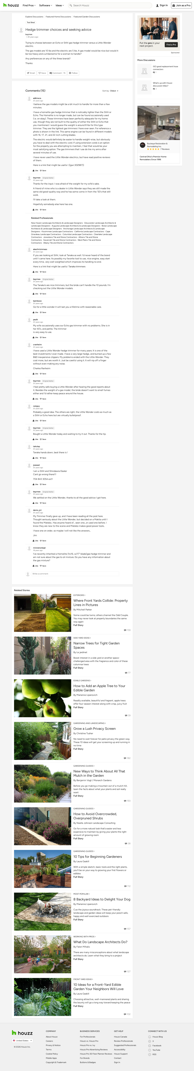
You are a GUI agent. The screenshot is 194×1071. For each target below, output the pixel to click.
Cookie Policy (52, 1054)
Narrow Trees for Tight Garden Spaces (96, 645)
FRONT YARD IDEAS (82, 979)
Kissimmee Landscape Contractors (57, 231)
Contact (117, 1058)
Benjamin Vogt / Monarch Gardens (94, 780)
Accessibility (119, 1049)
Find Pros (28, 5)
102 (129, 1014)
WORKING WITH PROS (83, 936)
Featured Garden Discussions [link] (87, 17)
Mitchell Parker (84, 609)
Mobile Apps (51, 1058)
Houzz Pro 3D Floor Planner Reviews (96, 1054)
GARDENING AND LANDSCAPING (89, 723)
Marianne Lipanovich (87, 695)
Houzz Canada (120, 1037)
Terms (49, 1049)
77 (129, 672)
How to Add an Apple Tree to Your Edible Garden (99, 688)
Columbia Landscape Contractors (77, 234)
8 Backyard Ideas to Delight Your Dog (101, 899)
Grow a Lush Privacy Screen (94, 728)
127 (129, 971)
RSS (154, 1054)
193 (129, 800)
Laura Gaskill (83, 861)
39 (129, 715)
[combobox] (110, 5)
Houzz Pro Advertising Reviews (94, 1049)
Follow (75, 73)
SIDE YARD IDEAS (81, 638)
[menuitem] (29, 5)
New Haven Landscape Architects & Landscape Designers (57, 223)
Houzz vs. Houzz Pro (89, 1041)
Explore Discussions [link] (34, 17)
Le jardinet (82, 652)
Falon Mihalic (83, 946)
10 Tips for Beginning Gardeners (97, 856)
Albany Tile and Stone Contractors (58, 243)
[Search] (71, 5)
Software (44, 5)
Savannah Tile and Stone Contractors (59, 240)
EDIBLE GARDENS (81, 680)
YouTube (156, 1050)
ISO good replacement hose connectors (165, 68)
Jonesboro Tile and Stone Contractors (60, 237)
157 (129, 928)
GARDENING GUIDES (83, 766)
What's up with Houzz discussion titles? (162, 84)
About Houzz (52, 1037)
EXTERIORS (78, 595)
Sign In (117, 1062)
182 (129, 758)
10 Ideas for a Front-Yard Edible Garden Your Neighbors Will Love (98, 987)
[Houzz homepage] (11, 5)
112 (129, 886)
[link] (162, 149)
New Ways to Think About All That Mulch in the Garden (99, 773)
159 (129, 630)
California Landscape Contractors (89, 231)
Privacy (49, 1045)
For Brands (85, 1058)
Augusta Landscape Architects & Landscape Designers (76, 226)
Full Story (78, 625)
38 (129, 843)
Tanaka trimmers (76, 266)
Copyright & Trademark (56, 1062)
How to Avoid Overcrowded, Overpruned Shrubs (95, 816)
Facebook (157, 1045)
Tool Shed (31, 22)
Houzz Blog (158, 1037)
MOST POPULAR (80, 894)
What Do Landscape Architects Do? (100, 942)
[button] (110, 91)
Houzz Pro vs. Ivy (87, 1045)
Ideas (59, 5)
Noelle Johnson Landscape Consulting (96, 823)
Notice (57, 1045)
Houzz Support (121, 1054)
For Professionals (87, 1037)
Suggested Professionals (125, 1045)
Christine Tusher (85, 733)
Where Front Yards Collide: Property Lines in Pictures (100, 602)
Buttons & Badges (88, 1062)
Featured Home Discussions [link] (58, 17)
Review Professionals (123, 1041)
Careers (49, 1041)
